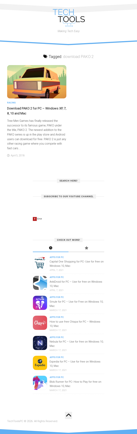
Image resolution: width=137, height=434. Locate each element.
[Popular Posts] (86, 248)
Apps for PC (57, 257)
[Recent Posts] (50, 248)
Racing (11, 102)
